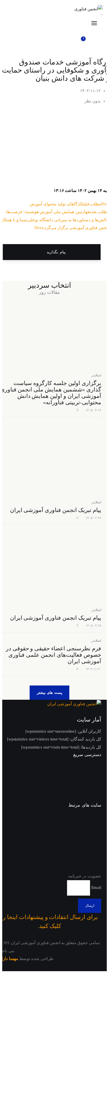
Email (95, 887)
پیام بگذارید (55, 252)
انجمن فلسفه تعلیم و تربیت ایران (76, 855)
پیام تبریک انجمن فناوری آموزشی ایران (55, 510)
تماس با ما (91, 798)
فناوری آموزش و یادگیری (77, 868)
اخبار (96, 778)
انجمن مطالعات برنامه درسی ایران (80, 838)
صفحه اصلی (90, 768)
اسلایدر (96, 375)
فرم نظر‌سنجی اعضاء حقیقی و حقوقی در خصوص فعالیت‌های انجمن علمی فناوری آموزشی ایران (53, 654)
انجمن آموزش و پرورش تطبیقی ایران (79, 821)
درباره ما (93, 788)
